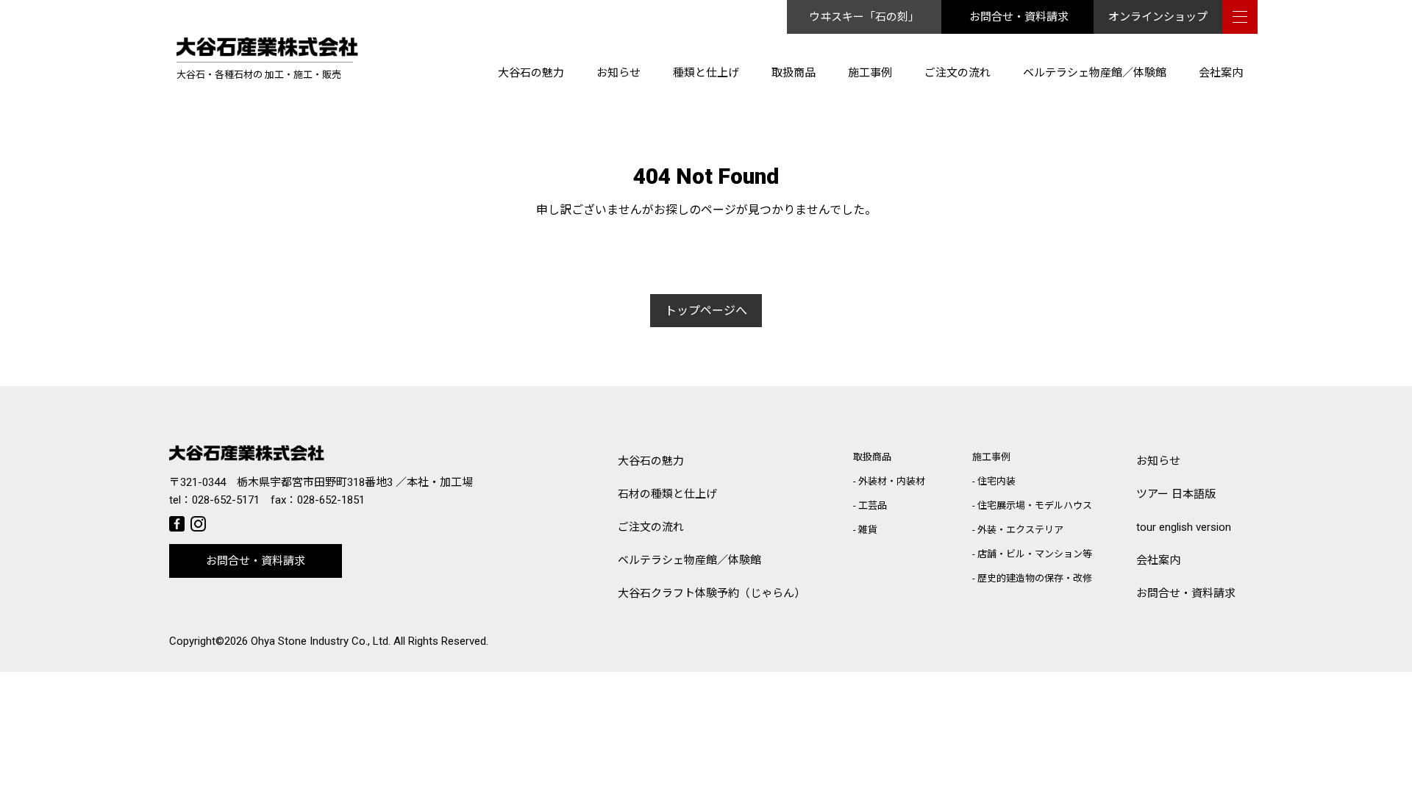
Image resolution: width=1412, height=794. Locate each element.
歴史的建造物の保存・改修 (1034, 578)
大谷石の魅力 (531, 72)
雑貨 (867, 529)
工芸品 (872, 505)
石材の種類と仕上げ (667, 494)
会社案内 (1221, 72)
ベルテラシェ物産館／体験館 (1094, 72)
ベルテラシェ (689, 560)
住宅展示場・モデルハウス (1034, 505)
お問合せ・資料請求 (1019, 17)
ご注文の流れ (957, 72)
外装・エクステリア (1020, 529)
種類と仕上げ (706, 72)
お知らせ (618, 72)
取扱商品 (793, 72)
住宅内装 (996, 481)
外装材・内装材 (891, 481)
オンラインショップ (1158, 17)
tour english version (1183, 527)
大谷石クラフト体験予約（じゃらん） (711, 593)
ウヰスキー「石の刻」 (864, 17)
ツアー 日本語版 (1176, 494)
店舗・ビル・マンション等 (1034, 553)
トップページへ (706, 311)
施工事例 (870, 72)
